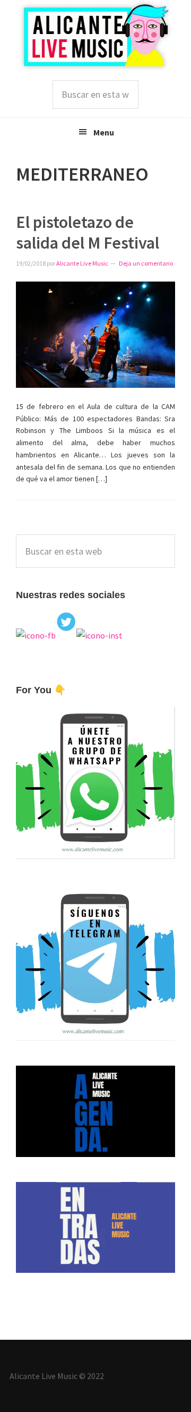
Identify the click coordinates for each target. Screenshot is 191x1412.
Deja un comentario (146, 263)
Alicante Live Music (95, 36)
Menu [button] (103, 132)
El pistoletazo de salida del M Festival (87, 232)
